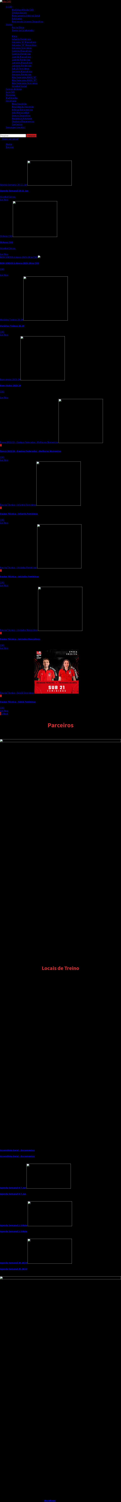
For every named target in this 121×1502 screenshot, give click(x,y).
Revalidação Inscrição (23, 106)
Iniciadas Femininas (22, 47)
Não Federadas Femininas (24, 83)
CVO (2, 269)
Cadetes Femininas (21, 53)
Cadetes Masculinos (22, 50)
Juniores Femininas (21, 65)
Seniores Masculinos (22, 71)
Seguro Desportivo (21, 115)
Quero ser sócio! (10, 138)
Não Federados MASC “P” (24, 80)
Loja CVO (10, 91)
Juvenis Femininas (21, 59)
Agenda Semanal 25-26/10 (13, 1262)
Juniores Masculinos (22, 62)
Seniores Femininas (21, 74)
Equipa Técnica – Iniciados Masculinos (19, 630)
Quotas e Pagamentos (23, 121)
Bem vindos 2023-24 (10, 379)
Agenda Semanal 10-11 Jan (13, 184)
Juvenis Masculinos (21, 56)
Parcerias (10, 94)
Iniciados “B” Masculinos (24, 44)
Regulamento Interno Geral (26, 15)
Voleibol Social (19, 86)
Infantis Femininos (21, 39)
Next (5, 713)
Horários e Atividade (22, 118)
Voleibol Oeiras (8, 196)
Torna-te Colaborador (23, 30)
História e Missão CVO (23, 9)
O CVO (9, 6)
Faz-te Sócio (18, 27)
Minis (14, 36)
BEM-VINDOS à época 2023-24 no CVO (18, 257)
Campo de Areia (14, 89)
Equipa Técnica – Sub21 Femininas (17, 692)
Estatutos (17, 18)
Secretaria (11, 100)
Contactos (17, 124)
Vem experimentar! (15, 127)
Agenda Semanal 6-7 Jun (13, 1187)
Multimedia (11, 97)
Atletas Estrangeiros (22, 109)
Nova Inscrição (19, 103)
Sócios (9, 24)
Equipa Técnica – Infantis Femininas (18, 504)
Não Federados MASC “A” (24, 77)
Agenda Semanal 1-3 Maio (13, 1225)
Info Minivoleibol (20, 112)
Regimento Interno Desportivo (27, 21)
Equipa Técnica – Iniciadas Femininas (18, 567)
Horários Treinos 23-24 (11, 319)
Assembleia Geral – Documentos (17, 1150)
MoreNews (50, 1500)
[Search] (1, 132)
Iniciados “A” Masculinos (24, 42)
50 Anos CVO (6, 236)
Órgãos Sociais (19, 12)
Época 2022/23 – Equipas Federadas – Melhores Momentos (29, 442)
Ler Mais (4, 199)
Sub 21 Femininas (20, 68)
